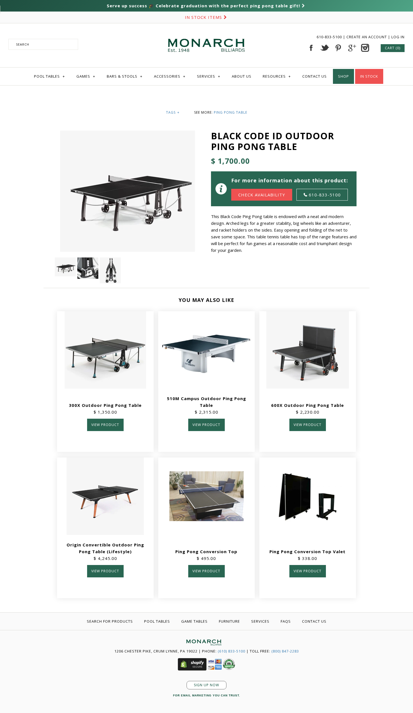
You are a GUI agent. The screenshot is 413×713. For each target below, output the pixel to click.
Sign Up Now (206, 685)
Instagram (365, 48)
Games (85, 76)
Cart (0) (392, 48)
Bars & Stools (124, 76)
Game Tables (194, 621)
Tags (173, 112)
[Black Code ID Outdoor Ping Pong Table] (66, 261)
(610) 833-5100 (231, 651)
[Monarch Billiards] (206, 32)
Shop (343, 76)
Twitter (324, 48)
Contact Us (314, 76)
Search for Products (110, 621)
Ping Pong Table (230, 112)
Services (208, 76)
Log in (398, 36)
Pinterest (338, 48)
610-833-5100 (330, 36)
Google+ (351, 48)
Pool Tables (49, 76)
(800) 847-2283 (285, 651)
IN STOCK (369, 76)
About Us (241, 76)
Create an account (366, 36)
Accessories (169, 76)
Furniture (229, 621)
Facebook (311, 48)
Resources (277, 76)
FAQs (286, 621)
